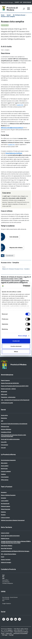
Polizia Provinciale (5, 509)
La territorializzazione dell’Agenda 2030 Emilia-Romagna (15, 551)
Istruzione (3, 498)
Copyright (11, 635)
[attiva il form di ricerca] (24, 9)
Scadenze (3, 474)
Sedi (3, 575)
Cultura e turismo (5, 517)
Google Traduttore (6, 603)
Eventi (2, 557)
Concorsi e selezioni (6, 471)
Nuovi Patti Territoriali (6, 548)
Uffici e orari (4, 394)
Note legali (4, 635)
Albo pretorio (4, 463)
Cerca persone (4, 445)
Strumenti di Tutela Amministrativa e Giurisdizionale (14, 424)
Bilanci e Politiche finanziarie (8, 495)
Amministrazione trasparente (8, 460)
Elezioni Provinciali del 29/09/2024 (10, 383)
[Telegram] (19, 619)
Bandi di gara (4, 468)
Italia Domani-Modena (6, 545)
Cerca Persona (5, 581)
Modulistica (4, 418)
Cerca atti (3, 447)
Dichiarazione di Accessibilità (20, 633)
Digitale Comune (5, 538)
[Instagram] (11, 619)
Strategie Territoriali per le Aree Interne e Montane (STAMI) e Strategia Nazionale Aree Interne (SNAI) (16, 542)
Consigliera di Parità (6, 432)
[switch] (27, 319)
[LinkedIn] (15, 619)
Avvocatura (3, 492)
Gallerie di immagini (6, 562)
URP (21, 2)
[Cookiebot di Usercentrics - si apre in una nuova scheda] (23, 286)
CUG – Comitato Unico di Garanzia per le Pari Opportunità (15, 400)
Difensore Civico (5, 426)
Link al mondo (5, 599)
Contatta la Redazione (7, 583)
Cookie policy (9, 633)
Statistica (3, 512)
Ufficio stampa (4, 480)
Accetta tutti (16, 341)
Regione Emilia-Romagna (7, 2)
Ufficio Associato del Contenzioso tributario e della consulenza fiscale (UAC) (13, 435)
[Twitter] (7, 619)
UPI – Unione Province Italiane (8, 554)
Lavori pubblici (4, 501)
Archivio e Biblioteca (6, 429)
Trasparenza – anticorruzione (8, 397)
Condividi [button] (9, 255)
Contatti (17, 2)
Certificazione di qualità (7, 403)
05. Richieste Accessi (19, 15)
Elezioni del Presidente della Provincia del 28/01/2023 (14, 386)
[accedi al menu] (28, 8)
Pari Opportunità (5, 503)
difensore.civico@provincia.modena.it (12, 128)
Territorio (3, 515)
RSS (3, 600)
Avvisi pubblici (4, 466)
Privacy (3, 633)
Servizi (9, 15)
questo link (20, 105)
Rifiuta (16, 351)
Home (2, 15)
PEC (3, 576)
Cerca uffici (4, 442)
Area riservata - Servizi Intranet (9, 597)
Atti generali (4, 391)
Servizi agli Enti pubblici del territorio (10, 439)
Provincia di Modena (12, 9)
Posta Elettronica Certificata (21, 632)
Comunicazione (5, 477)
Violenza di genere (5, 506)
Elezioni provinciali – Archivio (8, 389)
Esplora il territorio (5, 559)
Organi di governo (5, 380)
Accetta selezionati (16, 346)
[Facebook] (3, 619)
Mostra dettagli (22, 335)
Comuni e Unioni (5, 533)
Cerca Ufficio (5, 580)
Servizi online (27, 2)
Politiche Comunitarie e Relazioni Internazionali (13, 520)
